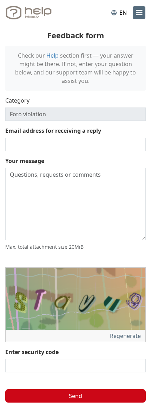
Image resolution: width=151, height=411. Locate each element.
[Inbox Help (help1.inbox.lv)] (34, 13)
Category (17, 100)
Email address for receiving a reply (53, 131)
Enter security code (32, 352)
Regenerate (126, 336)
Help (52, 55)
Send (75, 396)
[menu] (139, 12)
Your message (24, 161)
